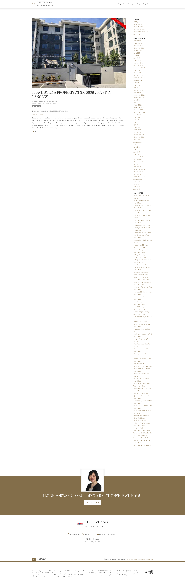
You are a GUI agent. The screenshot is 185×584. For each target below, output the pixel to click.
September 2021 (139, 112)
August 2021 (137, 115)
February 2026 (138, 45)
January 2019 (137, 167)
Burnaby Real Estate (140, 230)
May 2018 (136, 186)
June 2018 (136, 184)
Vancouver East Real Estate (142, 433)
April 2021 (136, 125)
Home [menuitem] (114, 4)
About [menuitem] (149, 4)
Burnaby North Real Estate (142, 228)
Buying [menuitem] (130, 4)
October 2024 (138, 65)
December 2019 (139, 162)
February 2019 (138, 164)
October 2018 (138, 174)
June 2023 (136, 82)
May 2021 (136, 122)
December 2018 (139, 169)
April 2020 (136, 152)
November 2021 (139, 107)
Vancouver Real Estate (140, 435)
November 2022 (139, 97)
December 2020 (139, 134)
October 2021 (138, 110)
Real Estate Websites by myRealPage (143, 559)
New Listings (137, 24)
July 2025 (136, 53)
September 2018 (139, 176)
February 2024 (138, 75)
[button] (92, 502)
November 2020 (139, 137)
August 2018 (137, 179)
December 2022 (139, 95)
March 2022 (137, 105)
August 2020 (137, 142)
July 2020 (136, 144)
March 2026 (137, 43)
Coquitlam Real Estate (140, 265)
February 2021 (138, 130)
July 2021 (136, 117)
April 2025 (136, 58)
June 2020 (136, 147)
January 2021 (137, 132)
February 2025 (138, 63)
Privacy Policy (129, 559)
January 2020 (137, 159)
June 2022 (136, 100)
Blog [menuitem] (144, 4)
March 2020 (137, 154)
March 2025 (137, 60)
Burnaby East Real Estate (141, 225)
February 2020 (138, 157)
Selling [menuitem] (138, 4)
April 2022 (136, 102)
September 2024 (139, 68)
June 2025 (136, 55)
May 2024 (136, 70)
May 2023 (136, 85)
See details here (37, 114)
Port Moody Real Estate (141, 393)
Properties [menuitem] (121, 4)
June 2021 (136, 120)
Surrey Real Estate (139, 420)
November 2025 (139, 48)
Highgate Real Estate (140, 321)
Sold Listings (137, 34)
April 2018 (136, 189)
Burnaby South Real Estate (142, 232)
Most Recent (137, 40)
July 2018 (136, 181)
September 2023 (139, 78)
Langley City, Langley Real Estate (47, 103)
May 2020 (136, 149)
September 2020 (139, 139)
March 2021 (137, 127)
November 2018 (139, 172)
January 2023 (137, 92)
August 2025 (137, 50)
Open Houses (138, 27)
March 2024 (137, 73)
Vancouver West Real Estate (142, 438)
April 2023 (136, 87)
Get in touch (92, 503)
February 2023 (138, 90)
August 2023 (137, 80)
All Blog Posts (137, 22)
